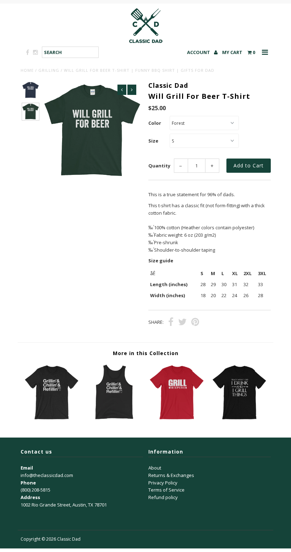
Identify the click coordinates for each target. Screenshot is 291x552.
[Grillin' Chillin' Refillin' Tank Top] (114, 419)
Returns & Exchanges (171, 475)
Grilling (48, 70)
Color (154, 123)
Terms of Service (166, 490)
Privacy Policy (162, 482)
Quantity (159, 165)
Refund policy (163, 497)
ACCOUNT (199, 52)
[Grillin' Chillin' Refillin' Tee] (52, 419)
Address (30, 497)
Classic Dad (69, 539)
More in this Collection (146, 353)
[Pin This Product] (195, 322)
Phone (28, 482)
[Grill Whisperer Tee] (176, 419)
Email (27, 468)
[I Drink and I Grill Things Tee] (239, 419)
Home (27, 70)
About (154, 468)
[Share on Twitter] (182, 322)
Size (153, 141)
